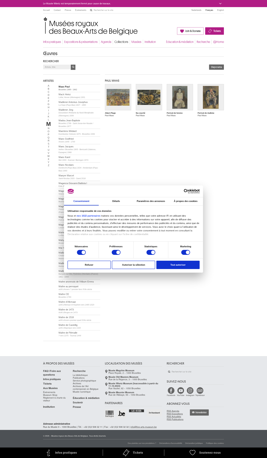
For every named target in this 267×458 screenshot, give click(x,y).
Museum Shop (50, 395)
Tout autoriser (178, 264)
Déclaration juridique (194, 443)
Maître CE (65, 295)
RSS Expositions (175, 413)
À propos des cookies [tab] (186, 201)
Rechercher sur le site (91, 10)
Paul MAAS (112, 80)
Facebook (171, 395)
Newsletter (201, 412)
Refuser (89, 264)
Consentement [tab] (81, 201)
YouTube (180, 395)
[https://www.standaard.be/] (154, 413)
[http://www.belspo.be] (109, 414)
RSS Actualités (174, 416)
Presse (68, 10)
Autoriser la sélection (133, 264)
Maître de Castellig (70, 326)
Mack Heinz (72, 95)
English (220, 10)
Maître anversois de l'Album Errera (76, 281)
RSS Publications (175, 419)
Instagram (190, 395)
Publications (79, 377)
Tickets (217, 31)
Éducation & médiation (179, 42)
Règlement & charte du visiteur (54, 399)
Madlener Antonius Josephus (73, 103)
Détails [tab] (116, 201)
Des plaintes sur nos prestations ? (142, 443)
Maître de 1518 (75, 318)
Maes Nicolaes (78, 168)
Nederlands (196, 10)
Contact (57, 10)
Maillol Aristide (78, 274)
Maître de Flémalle (70, 334)
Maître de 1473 (68, 311)
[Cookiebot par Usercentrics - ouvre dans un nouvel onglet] (186, 191)
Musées (136, 42)
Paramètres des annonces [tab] (151, 201)
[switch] (116, 252)
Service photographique (84, 380)
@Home (218, 42)
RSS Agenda (173, 411)
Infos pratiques (52, 42)
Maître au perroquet (75, 287)
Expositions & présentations (81, 42)
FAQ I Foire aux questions (52, 372)
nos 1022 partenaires (89, 215)
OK (73, 67)
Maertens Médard (77, 132)
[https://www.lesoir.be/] (136, 410)
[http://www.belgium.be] (122, 414)
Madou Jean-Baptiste (76, 123)
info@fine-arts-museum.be (144, 426)
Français (209, 10)
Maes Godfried (67, 140)
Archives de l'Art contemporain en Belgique (85, 387)
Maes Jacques (77, 149)
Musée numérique (82, 391)
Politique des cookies (215, 443)
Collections (121, 42)
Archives (77, 383)
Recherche (203, 42)
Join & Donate (193, 31)
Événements (80, 10)
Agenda (106, 42)
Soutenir (78, 402)
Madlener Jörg (76, 112)
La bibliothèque (80, 375)
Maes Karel (73, 158)
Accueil (46, 10)
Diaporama (216, 67)
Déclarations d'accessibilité (170, 443)
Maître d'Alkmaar (76, 303)
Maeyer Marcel (72, 177)
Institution (150, 42)
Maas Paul (68, 88)
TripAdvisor (200, 395)
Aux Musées (50, 388)
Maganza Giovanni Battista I (77, 184)
